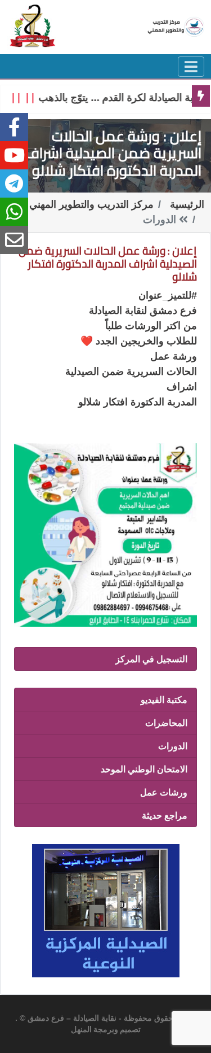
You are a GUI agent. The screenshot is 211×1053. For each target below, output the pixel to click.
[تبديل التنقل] (191, 66)
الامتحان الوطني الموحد (144, 769)
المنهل (81, 1030)
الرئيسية (187, 204)
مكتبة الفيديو (164, 699)
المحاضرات (166, 722)
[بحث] (33, 25)
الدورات (172, 746)
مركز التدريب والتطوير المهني (91, 204)
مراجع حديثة (164, 815)
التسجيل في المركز (151, 659)
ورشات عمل (163, 792)
